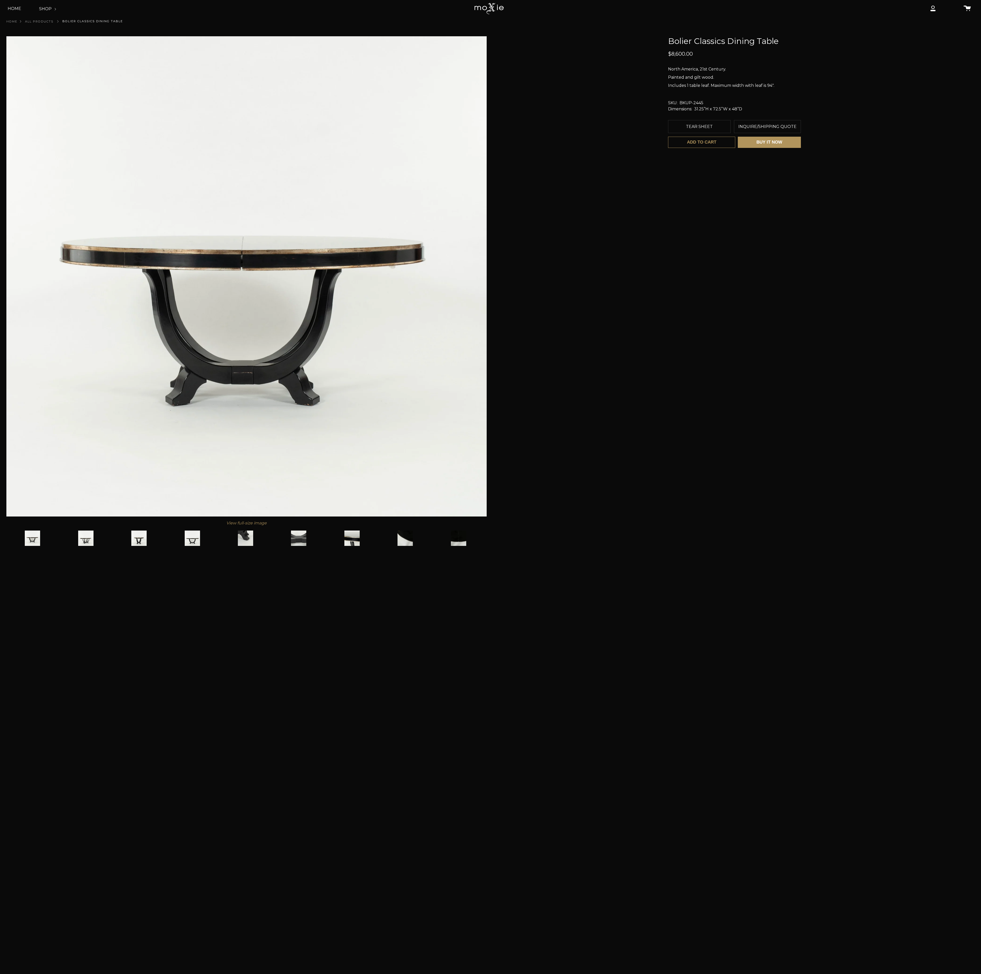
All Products (39, 21)
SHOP (46, 8)
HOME (14, 8)
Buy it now (769, 142)
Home (11, 21)
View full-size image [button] (246, 523)
